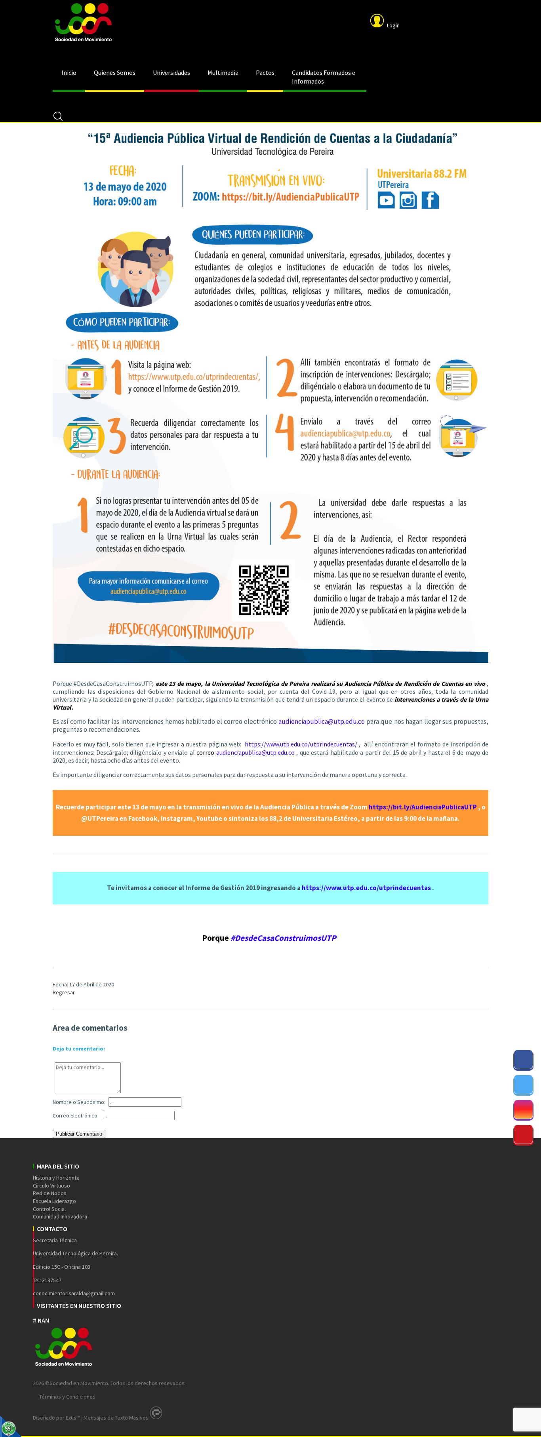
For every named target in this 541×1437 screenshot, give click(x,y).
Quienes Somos (114, 72)
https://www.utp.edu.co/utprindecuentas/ (301, 744)
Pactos (265, 72)
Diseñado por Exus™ (56, 1417)
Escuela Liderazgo (54, 1201)
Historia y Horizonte (56, 1177)
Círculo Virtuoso (51, 1185)
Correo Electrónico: (76, 1115)
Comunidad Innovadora (60, 1216)
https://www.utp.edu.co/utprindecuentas (366, 887)
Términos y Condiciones (67, 1396)
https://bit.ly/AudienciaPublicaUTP (423, 807)
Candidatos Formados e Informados (323, 77)
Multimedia (223, 72)
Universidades (171, 72)
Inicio (68, 72)
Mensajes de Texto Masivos (116, 1417)
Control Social (49, 1208)
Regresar (64, 992)
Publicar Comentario (79, 1134)
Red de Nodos (50, 1193)
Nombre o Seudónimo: (79, 1102)
